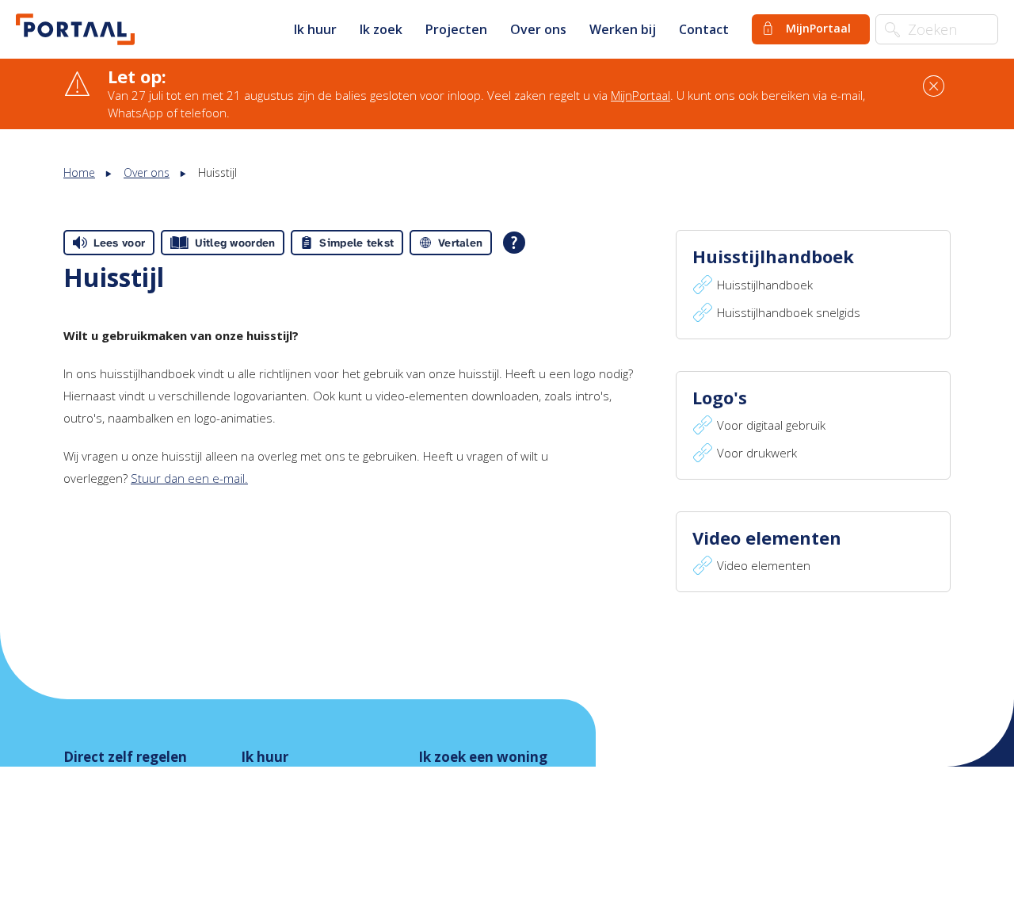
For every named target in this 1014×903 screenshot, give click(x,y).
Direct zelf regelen (125, 757)
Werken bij (622, 29)
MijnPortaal (640, 95)
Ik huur (315, 29)
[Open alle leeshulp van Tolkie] (514, 242)
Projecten (456, 29)
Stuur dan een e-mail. (189, 478)
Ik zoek (381, 29)
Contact (704, 29)
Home (79, 172)
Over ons (538, 29)
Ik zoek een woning (482, 757)
